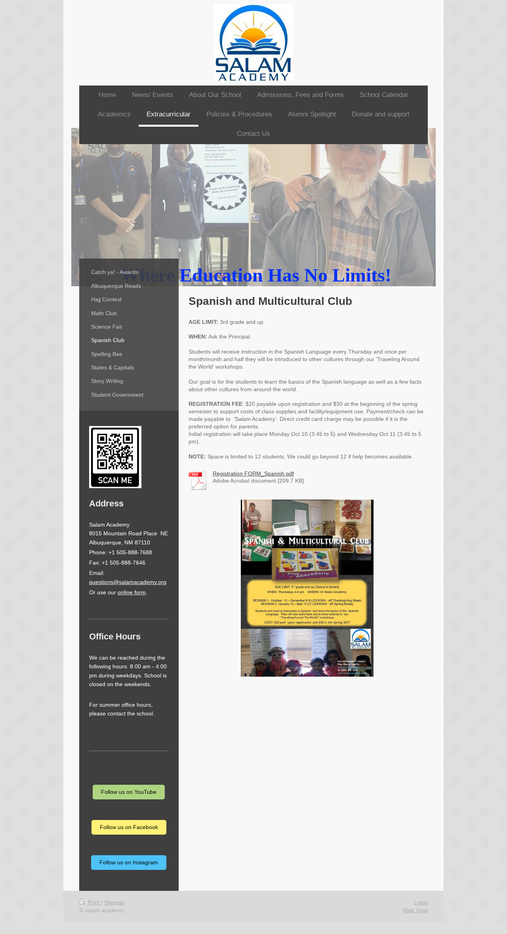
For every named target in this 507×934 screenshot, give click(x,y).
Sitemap (114, 902)
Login (421, 902)
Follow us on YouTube (128, 792)
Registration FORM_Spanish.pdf (253, 473)
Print (93, 902)
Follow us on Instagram (128, 862)
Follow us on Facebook (129, 827)
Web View (415, 910)
